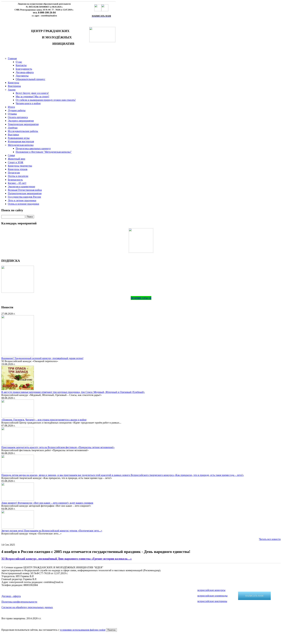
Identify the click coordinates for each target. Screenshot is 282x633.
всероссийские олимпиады (212, 595)
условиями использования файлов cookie (82, 629)
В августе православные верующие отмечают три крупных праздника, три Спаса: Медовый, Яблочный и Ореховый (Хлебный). (73, 392)
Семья (11, 155)
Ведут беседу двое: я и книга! (32, 93)
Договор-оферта (25, 72)
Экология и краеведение (21, 186)
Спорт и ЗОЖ (15, 162)
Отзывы (12, 113)
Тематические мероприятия (23, 124)
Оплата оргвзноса (18, 117)
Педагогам (14, 172)
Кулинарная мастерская (21, 141)
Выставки (13, 134)
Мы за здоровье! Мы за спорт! (32, 96)
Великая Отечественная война (25, 190)
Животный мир (16, 158)
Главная (12, 58)
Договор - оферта (11, 596)
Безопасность (15, 179)
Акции (12, 89)
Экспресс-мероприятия (21, 120)
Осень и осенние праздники (23, 203)
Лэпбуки (12, 127)
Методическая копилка (20, 145)
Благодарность (24, 68)
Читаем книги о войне (28, 103)
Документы (22, 75)
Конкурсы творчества (20, 165)
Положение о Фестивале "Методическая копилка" (44, 151)
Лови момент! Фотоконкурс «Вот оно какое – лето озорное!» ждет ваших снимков (47, 502)
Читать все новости (270, 539)
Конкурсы (13, 82)
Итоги (11, 107)
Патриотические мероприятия (24, 193)
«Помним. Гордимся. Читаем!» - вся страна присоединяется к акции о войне (43, 419)
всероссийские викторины (212, 601)
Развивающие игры (19, 138)
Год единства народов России (24, 196)
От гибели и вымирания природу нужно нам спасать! (46, 100)
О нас (19, 61)
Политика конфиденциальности (19, 601)
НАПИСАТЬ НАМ (254, 596)
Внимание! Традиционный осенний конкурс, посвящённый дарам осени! (42, 358)
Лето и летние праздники (22, 200)
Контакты (21, 65)
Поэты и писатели (18, 176)
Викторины (14, 86)
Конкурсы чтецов (17, 169)
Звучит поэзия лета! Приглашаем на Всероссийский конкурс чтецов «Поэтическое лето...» (51, 530)
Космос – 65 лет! (17, 183)
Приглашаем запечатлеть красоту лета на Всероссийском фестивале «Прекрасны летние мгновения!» (58, 447)
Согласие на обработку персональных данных (27, 607)
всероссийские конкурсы (211, 590)
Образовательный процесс (30, 79)
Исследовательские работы (23, 131)
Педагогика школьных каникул (33, 148)
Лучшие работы (16, 110)
